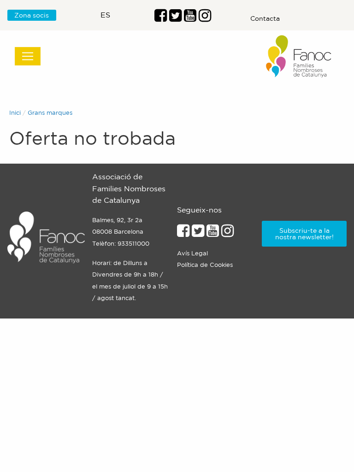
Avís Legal (192, 253)
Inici (15, 112)
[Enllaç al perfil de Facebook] (160, 18)
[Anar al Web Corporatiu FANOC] (299, 56)
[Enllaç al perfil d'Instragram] (205, 18)
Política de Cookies (205, 264)
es (105, 15)
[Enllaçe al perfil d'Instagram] (227, 233)
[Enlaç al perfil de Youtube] (190, 18)
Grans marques (50, 112)
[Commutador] (28, 56)
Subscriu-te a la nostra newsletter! (304, 234)
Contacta (265, 18)
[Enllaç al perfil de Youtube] (212, 233)
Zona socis (31, 15)
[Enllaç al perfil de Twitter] (175, 18)
